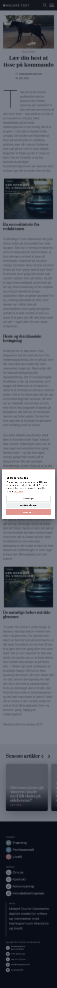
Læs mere (18, 491)
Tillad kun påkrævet (28, 505)
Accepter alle (28, 512)
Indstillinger (28, 499)
